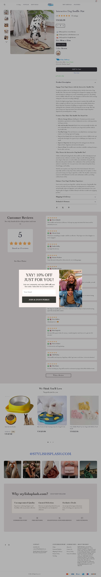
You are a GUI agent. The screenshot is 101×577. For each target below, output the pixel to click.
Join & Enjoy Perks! (39, 300)
